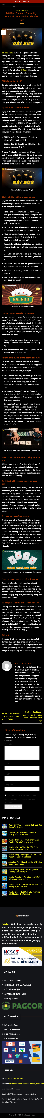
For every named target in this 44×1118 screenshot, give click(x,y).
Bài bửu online (8, 53)
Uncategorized (22, 10)
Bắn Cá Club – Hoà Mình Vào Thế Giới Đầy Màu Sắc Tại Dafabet (24, 893)
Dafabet (24, 70)
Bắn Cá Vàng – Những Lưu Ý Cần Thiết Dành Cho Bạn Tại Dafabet (24, 856)
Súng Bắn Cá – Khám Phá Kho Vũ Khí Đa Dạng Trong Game (25, 863)
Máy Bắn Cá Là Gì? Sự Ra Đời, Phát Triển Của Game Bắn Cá (23, 848)
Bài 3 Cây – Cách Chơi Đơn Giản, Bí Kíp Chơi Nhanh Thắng (11, 716)
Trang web (9, 785)
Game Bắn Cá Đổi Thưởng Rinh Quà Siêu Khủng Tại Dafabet (25, 826)
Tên (7, 764)
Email (7, 774)
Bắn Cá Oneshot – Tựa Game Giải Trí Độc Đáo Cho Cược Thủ (23, 878)
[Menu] (13, 5)
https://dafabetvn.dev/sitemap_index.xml (26, 1084)
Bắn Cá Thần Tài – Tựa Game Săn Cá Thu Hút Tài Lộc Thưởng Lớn (23, 841)
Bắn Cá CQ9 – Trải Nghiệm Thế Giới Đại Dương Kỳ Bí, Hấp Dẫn (25, 885)
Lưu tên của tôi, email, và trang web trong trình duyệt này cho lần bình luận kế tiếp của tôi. (21, 799)
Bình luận (9, 744)
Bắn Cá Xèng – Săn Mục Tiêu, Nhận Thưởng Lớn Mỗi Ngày (23, 871)
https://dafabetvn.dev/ (15, 1078)
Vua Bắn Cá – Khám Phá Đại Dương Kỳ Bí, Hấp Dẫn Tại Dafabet (24, 833)
